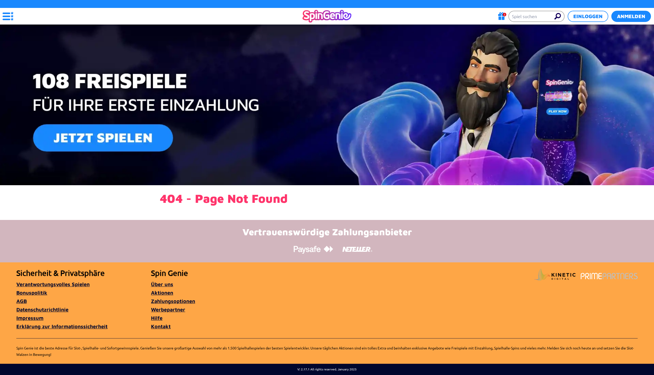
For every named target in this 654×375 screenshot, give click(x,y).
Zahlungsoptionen (173, 301)
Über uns (162, 284)
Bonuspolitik (31, 293)
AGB (21, 301)
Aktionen (162, 293)
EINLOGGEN (588, 16)
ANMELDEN (631, 16)
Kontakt (161, 326)
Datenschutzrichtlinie (42, 309)
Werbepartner (168, 309)
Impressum (29, 318)
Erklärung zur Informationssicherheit (62, 326)
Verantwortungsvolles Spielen (53, 284)
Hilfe (156, 318)
